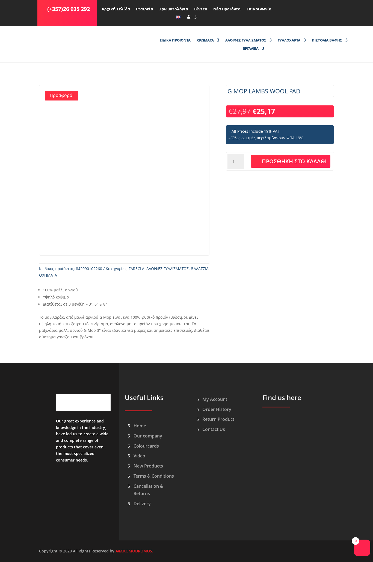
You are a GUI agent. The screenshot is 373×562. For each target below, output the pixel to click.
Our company (148, 436)
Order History (216, 409)
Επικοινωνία (259, 9)
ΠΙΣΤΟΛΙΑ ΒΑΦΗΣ (327, 40)
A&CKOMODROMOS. (134, 551)
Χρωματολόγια (173, 9)
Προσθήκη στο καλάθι (294, 161)
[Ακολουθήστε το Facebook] (281, 7)
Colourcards (146, 446)
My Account (214, 399)
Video (139, 456)
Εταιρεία (144, 9)
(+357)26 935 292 (68, 9)
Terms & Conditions (154, 476)
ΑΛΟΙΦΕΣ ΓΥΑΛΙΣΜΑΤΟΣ (245, 40)
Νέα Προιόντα (227, 9)
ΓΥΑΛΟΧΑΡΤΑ (289, 40)
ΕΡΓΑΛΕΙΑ (251, 48)
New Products (148, 466)
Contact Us (213, 429)
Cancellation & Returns (148, 489)
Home (140, 426)
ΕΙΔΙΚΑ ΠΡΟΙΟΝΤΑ (175, 40)
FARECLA (136, 268)
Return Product (218, 419)
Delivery (142, 504)
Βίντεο (200, 9)
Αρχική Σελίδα (116, 9)
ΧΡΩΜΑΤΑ (205, 40)
